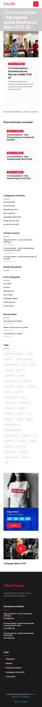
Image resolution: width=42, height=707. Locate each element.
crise (33, 364)
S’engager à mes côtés (15, 672)
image (23, 397)
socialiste (21, 446)
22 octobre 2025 (9, 253)
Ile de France (11, 397)
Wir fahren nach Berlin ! (13, 321)
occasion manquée (13, 430)
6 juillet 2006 (8, 324)
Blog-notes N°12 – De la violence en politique (18, 241)
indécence (24, 403)
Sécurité (24, 452)
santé (32, 441)
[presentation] (8, 44)
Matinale (9, 419)
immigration (10, 403)
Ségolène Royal (12, 457)
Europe (22, 375)
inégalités (10, 408)
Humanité (18, 392)
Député (9, 663)
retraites (9, 441)
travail (26, 457)
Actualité (7, 202)
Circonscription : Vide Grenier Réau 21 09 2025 (19, 177)
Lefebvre (9, 414)
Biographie (10, 659)
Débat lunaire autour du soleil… (16, 327)
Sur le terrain (16, 64)
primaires (25, 435)
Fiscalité (9, 386)
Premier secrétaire (13, 668)
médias (30, 419)
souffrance (10, 452)
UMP (7, 463)
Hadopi (21, 386)
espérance (10, 375)
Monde (20, 419)
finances (27, 381)
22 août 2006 (8, 330)
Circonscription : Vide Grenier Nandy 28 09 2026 (19, 157)
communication (12, 364)
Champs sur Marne (24, 359)
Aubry (30, 354)
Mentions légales (21, 701)
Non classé (8, 213)
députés (19, 370)
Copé (25, 364)
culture (8, 370)
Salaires (22, 441)
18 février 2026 (9, 245)
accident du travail (14, 354)
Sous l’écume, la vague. (13, 333)
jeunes (22, 408)
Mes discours (9, 209)
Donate (14, 525)
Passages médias (11, 217)
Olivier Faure (11, 435)
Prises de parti (9, 221)
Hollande (32, 386)
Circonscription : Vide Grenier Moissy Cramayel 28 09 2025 (20, 137)
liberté (20, 414)
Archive (7, 206)
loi (29, 414)
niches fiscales (12, 424)
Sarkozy (8, 446)
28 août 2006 (8, 336)
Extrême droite (12, 381)
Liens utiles (10, 676)
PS (35, 435)
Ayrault (8, 359)
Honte (7, 392)
